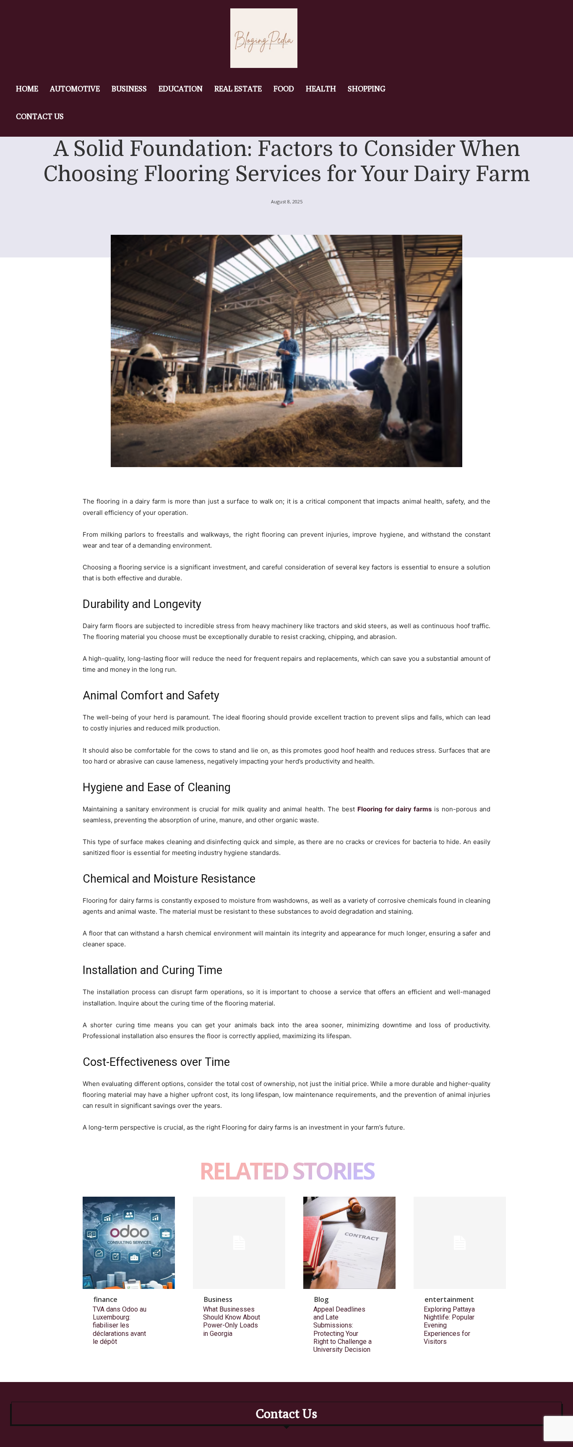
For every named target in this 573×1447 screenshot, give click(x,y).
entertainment (449, 1299)
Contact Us (286, 1413)
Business (218, 1299)
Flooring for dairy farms (394, 809)
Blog (321, 1299)
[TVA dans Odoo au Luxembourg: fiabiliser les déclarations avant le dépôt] (129, 1243)
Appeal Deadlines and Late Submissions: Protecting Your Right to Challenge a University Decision (342, 1329)
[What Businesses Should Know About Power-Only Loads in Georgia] (239, 1243)
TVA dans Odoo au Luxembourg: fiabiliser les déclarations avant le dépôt (119, 1325)
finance (105, 1299)
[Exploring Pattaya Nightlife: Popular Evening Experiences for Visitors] (460, 1243)
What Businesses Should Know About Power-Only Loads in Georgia (231, 1321)
